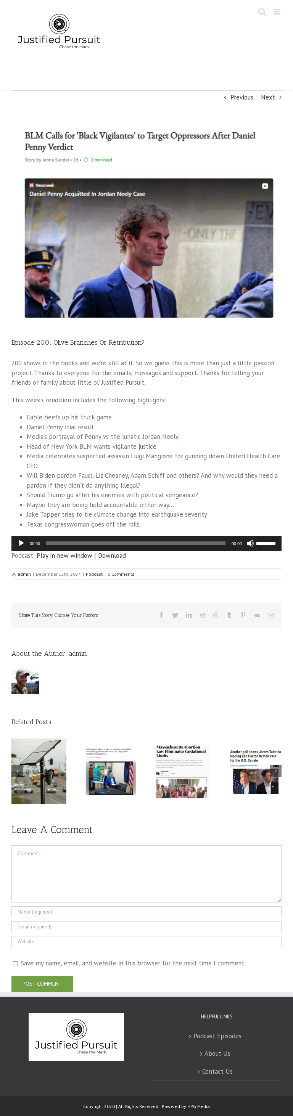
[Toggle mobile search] (262, 12)
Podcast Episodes (217, 1036)
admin (24, 574)
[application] (146, 543)
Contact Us (217, 1071)
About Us (217, 1053)
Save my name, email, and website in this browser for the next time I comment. (133, 963)
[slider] (267, 542)
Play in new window (64, 555)
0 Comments (121, 574)
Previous (241, 97)
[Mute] (250, 543)
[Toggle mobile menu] (278, 12)
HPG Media (198, 1106)
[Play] (21, 543)
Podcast (94, 574)
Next (268, 97)
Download (112, 555)
